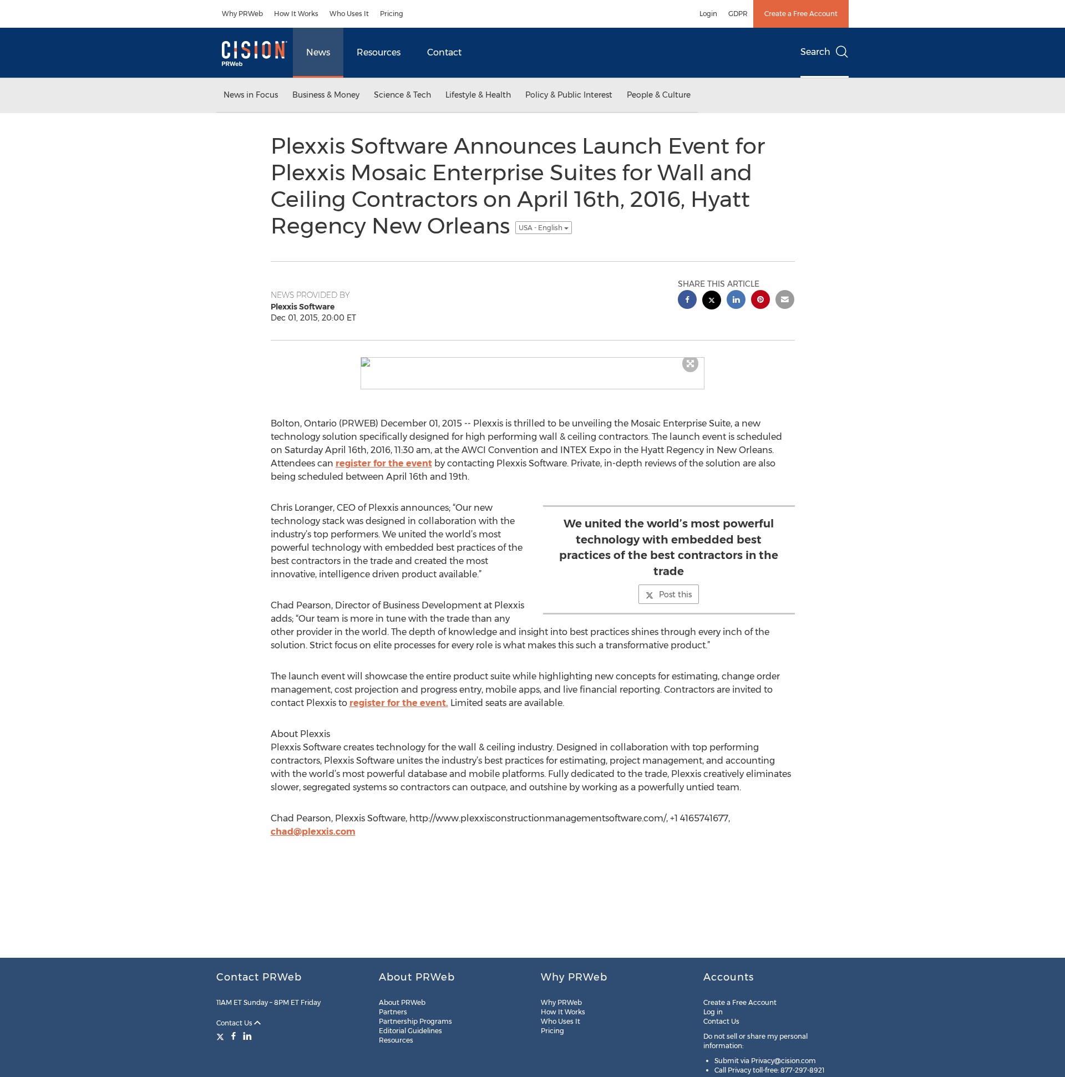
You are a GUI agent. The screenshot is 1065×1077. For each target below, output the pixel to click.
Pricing (391, 13)
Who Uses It (349, 13)
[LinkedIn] (247, 1036)
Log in (713, 1012)
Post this (675, 595)
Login (708, 13)
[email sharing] (784, 301)
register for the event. (398, 703)
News (318, 52)
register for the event (384, 463)
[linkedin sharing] (736, 301)
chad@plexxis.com (313, 831)
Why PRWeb (242, 13)
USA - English (541, 227)
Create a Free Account (801, 13)
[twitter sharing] (711, 301)
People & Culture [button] (659, 95)
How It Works (296, 13)
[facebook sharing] (687, 301)
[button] (532, 362)
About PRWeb (402, 1002)
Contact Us (235, 1023)
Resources (378, 52)
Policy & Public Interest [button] (568, 95)
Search (815, 52)
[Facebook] (234, 1036)
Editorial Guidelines (410, 1031)
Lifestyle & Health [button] (478, 95)
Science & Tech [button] (402, 95)
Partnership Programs (415, 1021)
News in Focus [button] (251, 95)
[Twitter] (221, 1036)
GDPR (738, 13)
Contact (444, 52)
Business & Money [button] (325, 95)
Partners (393, 1012)
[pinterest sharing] (760, 301)
